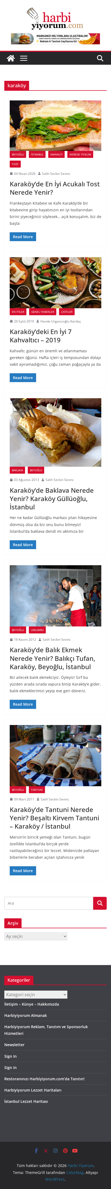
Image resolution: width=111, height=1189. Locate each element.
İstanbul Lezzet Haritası (26, 1101)
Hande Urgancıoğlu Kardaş (60, 321)
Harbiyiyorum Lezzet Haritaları (32, 1090)
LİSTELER (66, 312)
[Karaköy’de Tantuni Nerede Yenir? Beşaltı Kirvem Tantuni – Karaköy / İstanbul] (55, 755)
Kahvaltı (56, 154)
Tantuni (37, 790)
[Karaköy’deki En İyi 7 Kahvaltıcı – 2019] (55, 282)
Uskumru (37, 630)
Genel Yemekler (42, 312)
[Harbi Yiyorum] (10, 58)
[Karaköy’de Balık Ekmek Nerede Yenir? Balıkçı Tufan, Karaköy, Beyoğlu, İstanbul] (55, 595)
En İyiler (18, 312)
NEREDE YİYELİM (80, 154)
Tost (15, 164)
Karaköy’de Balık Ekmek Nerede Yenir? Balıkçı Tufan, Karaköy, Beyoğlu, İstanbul (52, 658)
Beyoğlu (18, 154)
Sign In (10, 1056)
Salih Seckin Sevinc (56, 173)
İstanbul (37, 154)
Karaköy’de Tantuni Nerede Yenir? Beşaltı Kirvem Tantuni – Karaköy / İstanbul (54, 818)
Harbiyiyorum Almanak (25, 1015)
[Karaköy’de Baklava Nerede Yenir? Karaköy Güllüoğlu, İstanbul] (55, 432)
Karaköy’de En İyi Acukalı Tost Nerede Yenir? (55, 188)
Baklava (17, 470)
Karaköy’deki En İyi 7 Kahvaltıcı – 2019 (41, 335)
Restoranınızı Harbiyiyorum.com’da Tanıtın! (44, 1078)
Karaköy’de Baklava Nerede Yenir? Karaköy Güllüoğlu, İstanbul (52, 498)
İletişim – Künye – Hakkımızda (31, 1004)
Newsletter (14, 1044)
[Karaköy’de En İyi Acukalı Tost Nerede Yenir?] (55, 125)
